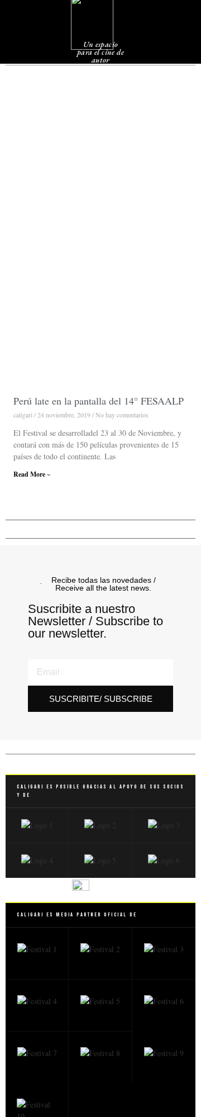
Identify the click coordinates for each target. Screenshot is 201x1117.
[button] (171, 27)
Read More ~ (31, 474)
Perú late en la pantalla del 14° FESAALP (98, 400)
